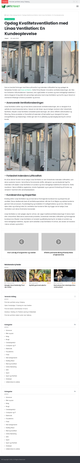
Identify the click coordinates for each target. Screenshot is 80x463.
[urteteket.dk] (10, 6)
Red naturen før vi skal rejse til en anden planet (64, 286)
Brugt (7, 339)
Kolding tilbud (10, 360)
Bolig (7, 336)
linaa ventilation (26, 90)
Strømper (9, 379)
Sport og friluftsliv (11, 376)
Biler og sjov (10, 333)
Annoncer (9, 330)
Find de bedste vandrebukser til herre (16, 308)
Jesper (6, 38)
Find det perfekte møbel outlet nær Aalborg (17, 315)
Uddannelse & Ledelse (13, 382)
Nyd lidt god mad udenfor (37, 285)
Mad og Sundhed (11, 364)
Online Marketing (11, 367)
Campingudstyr (11, 342)
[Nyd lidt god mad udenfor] (40, 275)
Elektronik (9, 348)
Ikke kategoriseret (15, 15)
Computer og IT (11, 345)
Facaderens (9, 351)
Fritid (7, 354)
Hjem (7, 15)
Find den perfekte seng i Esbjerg (19, 1)
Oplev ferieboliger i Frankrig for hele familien (18, 305)
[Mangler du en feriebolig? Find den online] (15, 275)
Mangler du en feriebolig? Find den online (14, 286)
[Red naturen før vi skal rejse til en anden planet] (65, 275)
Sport (7, 373)
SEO (7, 370)
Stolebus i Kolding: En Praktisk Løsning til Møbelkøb (20, 312)
